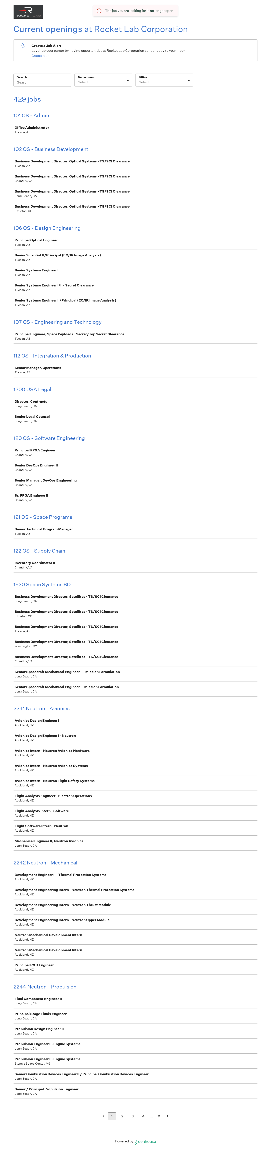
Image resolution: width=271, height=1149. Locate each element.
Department (86, 77)
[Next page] (167, 1116)
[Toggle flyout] (127, 80)
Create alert (41, 56)
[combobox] (78, 82)
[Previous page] (103, 1116)
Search (22, 77)
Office (143, 77)
